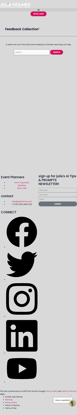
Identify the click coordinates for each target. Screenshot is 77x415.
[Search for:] (32, 52)
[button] (38, 9)
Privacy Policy (51, 391)
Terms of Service (69, 391)
